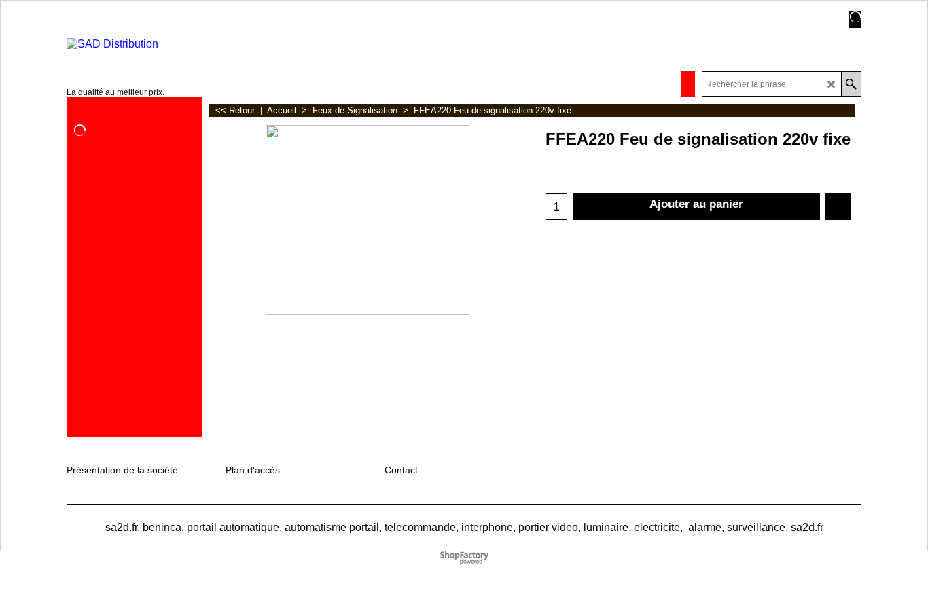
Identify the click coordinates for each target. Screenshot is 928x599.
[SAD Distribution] (146, 44)
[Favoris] (838, 206)
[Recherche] (851, 84)
